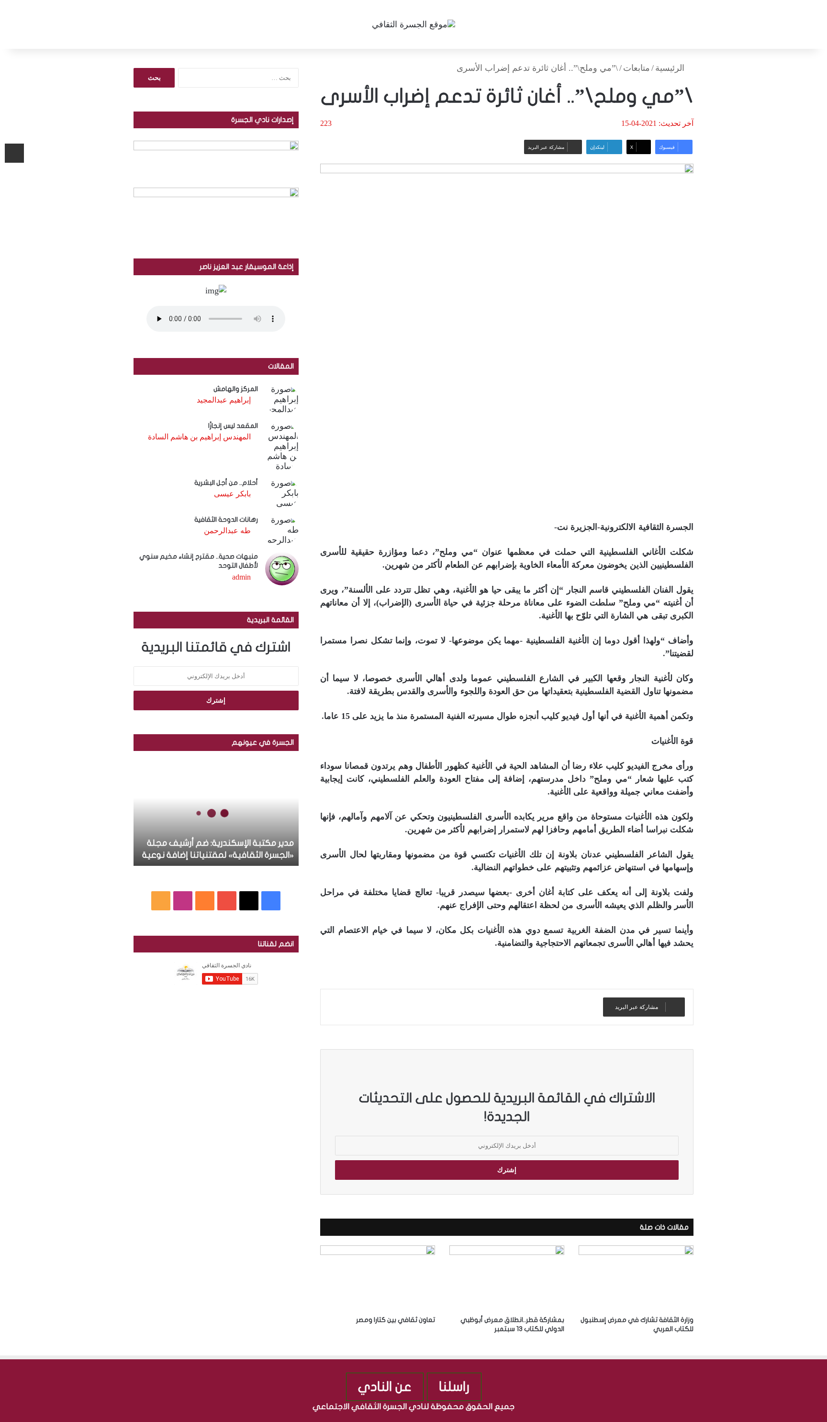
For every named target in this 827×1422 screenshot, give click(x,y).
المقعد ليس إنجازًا (233, 425)
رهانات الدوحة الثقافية (226, 519)
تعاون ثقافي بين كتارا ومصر (395, 1319)
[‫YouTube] (226, 900)
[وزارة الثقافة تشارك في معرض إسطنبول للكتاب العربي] (636, 1277)
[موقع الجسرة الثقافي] (413, 24)
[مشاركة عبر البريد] (14, 153)
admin (241, 577)
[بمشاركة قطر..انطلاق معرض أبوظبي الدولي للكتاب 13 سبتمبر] (506, 1277)
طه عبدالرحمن (227, 530)
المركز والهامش (235, 388)
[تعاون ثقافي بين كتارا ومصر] (377, 1277)
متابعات (636, 68)
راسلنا (454, 1387)
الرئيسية (671, 68)
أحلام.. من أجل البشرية (226, 482)
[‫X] (248, 900)
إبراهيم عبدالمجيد (224, 400)
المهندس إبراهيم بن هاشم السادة (199, 437)
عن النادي (385, 1387)
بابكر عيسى (232, 494)
